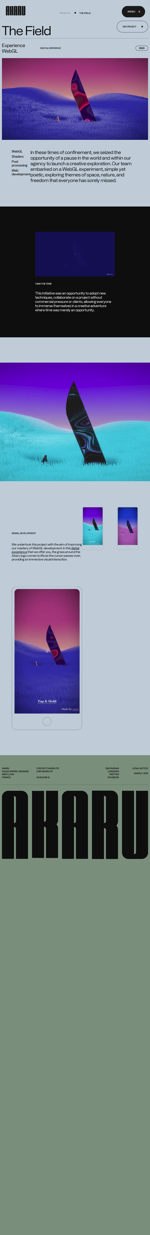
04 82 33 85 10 (43, 777)
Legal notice (140, 768)
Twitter (114, 774)
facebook (113, 777)
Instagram (112, 768)
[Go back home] (15, 11)
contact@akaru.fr (47, 768)
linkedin (113, 771)
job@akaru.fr (44, 771)
